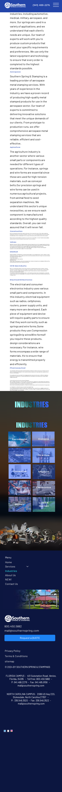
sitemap (9, 661)
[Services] (27, 566)
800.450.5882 (13, 626)
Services (10, 566)
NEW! (8, 579)
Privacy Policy (12, 650)
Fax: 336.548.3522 (40, 700)
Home (8, 562)
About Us (10, 575)
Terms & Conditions (16, 656)
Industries (11, 570)
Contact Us (11, 583)
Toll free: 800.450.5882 (39, 679)
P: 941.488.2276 (19, 682)
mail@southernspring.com (21, 630)
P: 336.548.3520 (19, 700)
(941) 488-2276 (41, 5)
